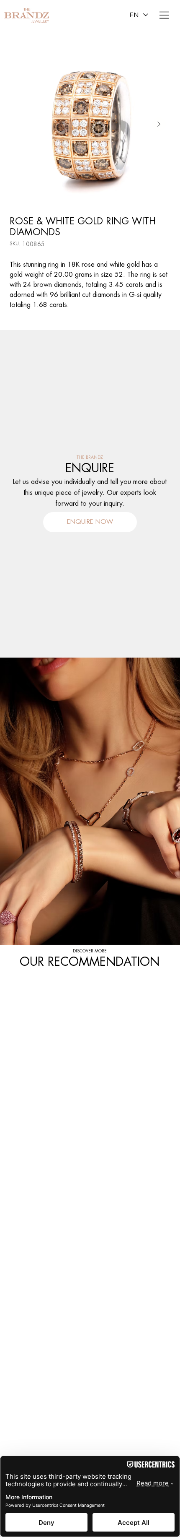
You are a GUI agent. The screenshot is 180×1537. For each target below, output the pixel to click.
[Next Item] (159, 124)
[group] (90, 976)
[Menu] (164, 15)
